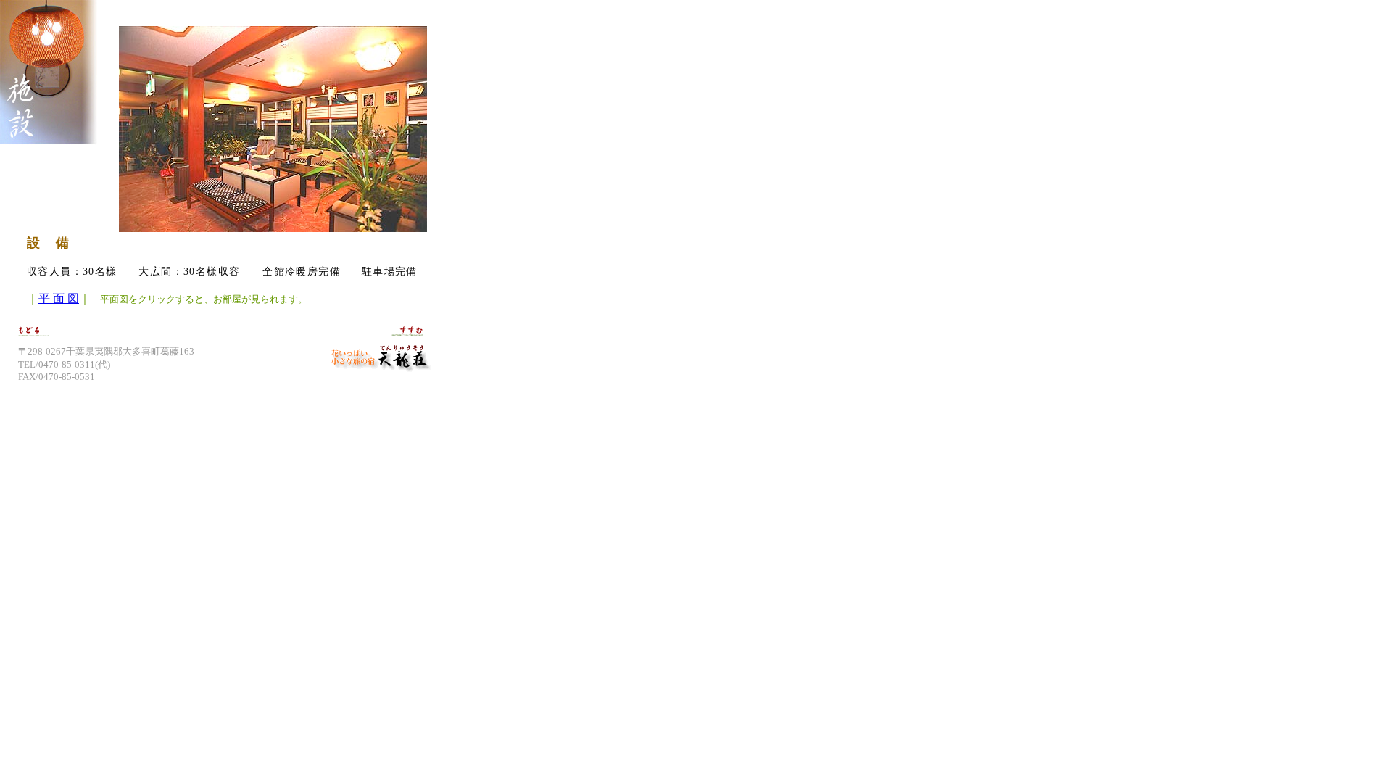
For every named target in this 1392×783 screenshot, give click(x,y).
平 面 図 (58, 298)
